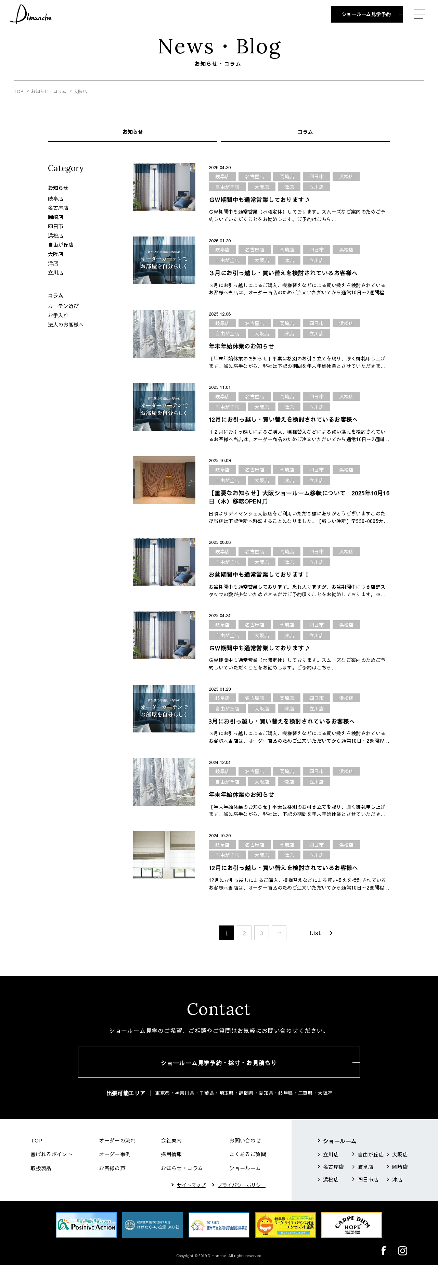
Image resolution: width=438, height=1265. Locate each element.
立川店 (55, 272)
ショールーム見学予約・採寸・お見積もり (219, 1063)
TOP (19, 91)
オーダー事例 (114, 1154)
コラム (305, 131)
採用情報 (171, 1154)
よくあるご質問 (247, 1154)
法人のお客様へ (66, 324)
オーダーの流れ (117, 1140)
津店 (53, 263)
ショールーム (245, 1168)
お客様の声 (112, 1168)
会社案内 (171, 1140)
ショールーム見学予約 (366, 14)
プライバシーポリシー (242, 1184)
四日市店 (368, 1179)
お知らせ (133, 131)
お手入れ (58, 315)
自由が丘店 (61, 244)
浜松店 (55, 235)
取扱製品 (41, 1168)
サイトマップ (191, 1184)
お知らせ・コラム (48, 91)
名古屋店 (58, 207)
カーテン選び (63, 305)
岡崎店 (55, 216)
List (315, 933)
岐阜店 (55, 198)
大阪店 (55, 253)
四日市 (55, 226)
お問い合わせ (245, 1140)
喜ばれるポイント (51, 1154)
